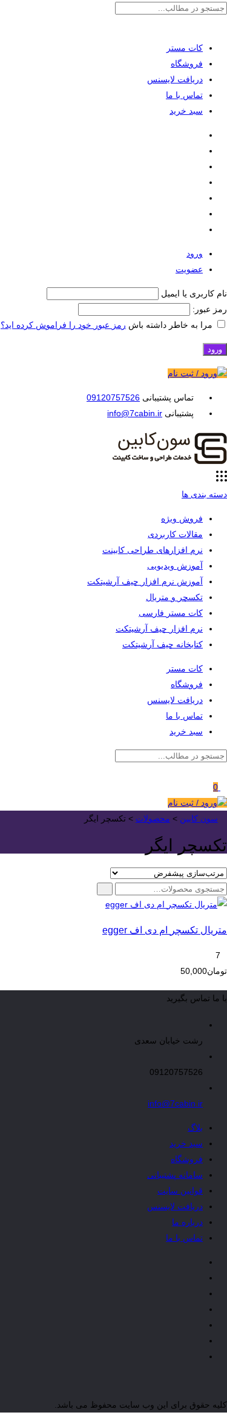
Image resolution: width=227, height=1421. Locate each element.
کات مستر (184, 48)
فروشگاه (187, 63)
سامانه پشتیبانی (175, 1175)
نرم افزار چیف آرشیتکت (159, 628)
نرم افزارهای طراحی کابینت (152, 550)
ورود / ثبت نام (192, 373)
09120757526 (113, 397)
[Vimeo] (199, 182)
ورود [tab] (194, 253)
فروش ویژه (182, 518)
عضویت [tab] (189, 269)
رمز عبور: (208, 309)
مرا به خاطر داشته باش (170, 325)
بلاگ (195, 1127)
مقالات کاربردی (175, 534)
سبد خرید (186, 111)
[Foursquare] (199, 213)
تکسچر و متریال (174, 597)
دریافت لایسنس (175, 79)
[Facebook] (199, 135)
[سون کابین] (169, 463)
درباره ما (187, 1222)
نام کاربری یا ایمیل (194, 293)
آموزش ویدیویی (175, 565)
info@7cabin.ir (134, 413)
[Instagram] (199, 166)
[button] (105, 889)
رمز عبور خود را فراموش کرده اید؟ (63, 325)
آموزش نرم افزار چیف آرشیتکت (145, 581)
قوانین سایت (180, 1190)
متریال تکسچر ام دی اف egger (164, 929)
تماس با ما (184, 95)
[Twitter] (199, 150)
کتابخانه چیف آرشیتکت (162, 644)
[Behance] (199, 198)
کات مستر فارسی (171, 613)
